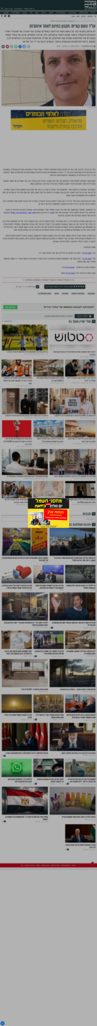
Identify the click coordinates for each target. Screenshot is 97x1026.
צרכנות (90, 16)
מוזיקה (51, 13)
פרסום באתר (65, 902)
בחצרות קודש (83, 13)
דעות (37, 13)
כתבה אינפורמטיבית (44, 293)
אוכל (73, 16)
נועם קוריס (87, 253)
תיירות (25, 13)
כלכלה (83, 16)
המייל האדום (9, 9)
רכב (31, 13)
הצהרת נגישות (29, 902)
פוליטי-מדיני (72, 13)
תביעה (57, 293)
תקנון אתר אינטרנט (78, 293)
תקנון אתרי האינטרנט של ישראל (23, 212)
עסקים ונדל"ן (15, 13)
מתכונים (5, 13)
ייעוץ (78, 16)
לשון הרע (65, 293)
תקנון (52, 212)
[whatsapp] (15, 46)
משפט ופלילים (60, 13)
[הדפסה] (11, 46)
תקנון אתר (91, 293)
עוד (22, 902)
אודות (73, 902)
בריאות (44, 13)
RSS (38, 902)
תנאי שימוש (45, 902)
